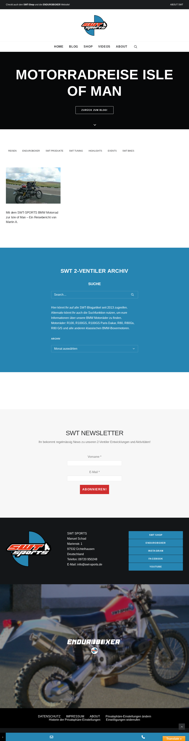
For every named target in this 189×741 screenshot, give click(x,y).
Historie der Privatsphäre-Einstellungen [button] (74, 719)
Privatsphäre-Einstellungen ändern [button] (128, 716)
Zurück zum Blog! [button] (94, 110)
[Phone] (143, 737)
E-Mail (94, 472)
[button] (135, 47)
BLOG (73, 46)
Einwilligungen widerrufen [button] (123, 719)
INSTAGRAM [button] (156, 551)
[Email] (51, 737)
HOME (58, 46)
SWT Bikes (128, 151)
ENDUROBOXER (52, 4)
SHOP (88, 46)
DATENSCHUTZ (49, 716)
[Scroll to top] (182, 726)
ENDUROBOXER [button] (156, 543)
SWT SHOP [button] (156, 535)
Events (112, 151)
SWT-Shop (28, 4)
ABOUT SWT (176, 4)
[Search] (94, 294)
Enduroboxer (31, 151)
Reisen (12, 151)
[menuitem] (176, 4)
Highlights (95, 151)
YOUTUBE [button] (156, 566)
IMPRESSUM (75, 716)
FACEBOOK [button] (156, 559)
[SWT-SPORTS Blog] (94, 25)
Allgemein (46, 176)
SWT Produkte (54, 151)
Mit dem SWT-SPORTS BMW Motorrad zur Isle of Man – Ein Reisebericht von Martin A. (32, 217)
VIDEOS (104, 46)
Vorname (94, 456)
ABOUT (121, 46)
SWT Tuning (76, 151)
